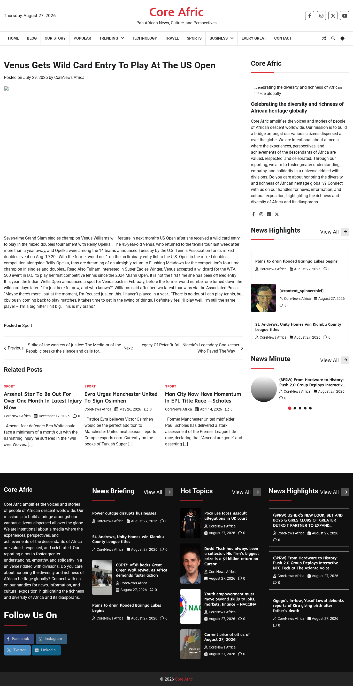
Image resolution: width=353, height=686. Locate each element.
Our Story (55, 38)
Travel (172, 38)
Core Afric (176, 11)
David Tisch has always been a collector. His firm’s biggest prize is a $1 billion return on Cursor (231, 556)
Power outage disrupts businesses (125, 513)
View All (329, 232)
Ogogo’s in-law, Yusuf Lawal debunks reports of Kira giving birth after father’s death (308, 605)
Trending (108, 38)
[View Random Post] (324, 38)
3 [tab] (300, 408)
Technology (144, 38)
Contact (283, 38)
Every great (254, 38)
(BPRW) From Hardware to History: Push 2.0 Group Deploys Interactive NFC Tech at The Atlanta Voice (311, 384)
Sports (194, 38)
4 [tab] (305, 408)
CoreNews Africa (69, 77)
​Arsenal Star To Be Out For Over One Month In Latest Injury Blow (43, 401)
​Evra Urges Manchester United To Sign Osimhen (121, 397)
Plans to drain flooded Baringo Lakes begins (297, 261)
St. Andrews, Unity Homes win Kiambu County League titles (128, 539)
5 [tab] (310, 408)
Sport (27, 325)
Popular (82, 38)
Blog (32, 38)
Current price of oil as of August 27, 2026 (227, 637)
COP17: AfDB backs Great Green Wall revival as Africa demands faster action (141, 570)
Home (13, 38)
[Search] (333, 38)
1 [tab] (289, 408)
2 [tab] (295, 408)
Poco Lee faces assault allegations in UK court (226, 516)
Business (219, 38)
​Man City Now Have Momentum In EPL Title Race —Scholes (203, 397)
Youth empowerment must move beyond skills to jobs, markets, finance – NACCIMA (231, 599)
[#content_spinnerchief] (302, 290)
